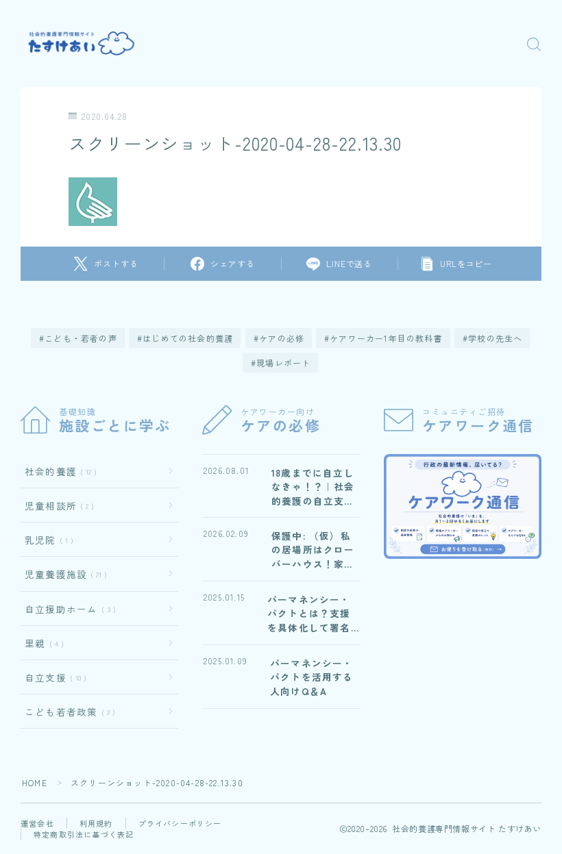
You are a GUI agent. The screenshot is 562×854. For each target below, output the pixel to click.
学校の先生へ (495, 338)
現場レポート (284, 362)
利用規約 (96, 823)
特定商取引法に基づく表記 (84, 834)
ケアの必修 (281, 338)
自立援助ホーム (67, 609)
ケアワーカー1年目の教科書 (386, 338)
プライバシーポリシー (180, 823)
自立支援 (53, 677)
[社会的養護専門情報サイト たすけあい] (84, 44)
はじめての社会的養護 (188, 338)
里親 (41, 643)
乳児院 (46, 540)
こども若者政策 (67, 711)
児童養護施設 (63, 574)
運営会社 (37, 823)
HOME (34, 782)
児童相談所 (56, 505)
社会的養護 (58, 471)
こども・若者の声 (81, 338)
